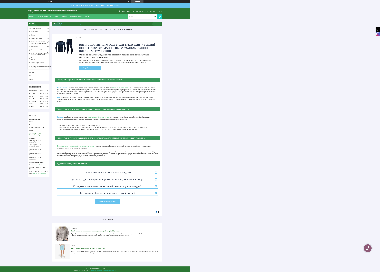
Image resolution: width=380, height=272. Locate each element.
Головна (31, 16)
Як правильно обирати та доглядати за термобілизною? (107, 193)
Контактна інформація (107, 202)
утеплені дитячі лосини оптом (98, 117)
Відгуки (31, 76)
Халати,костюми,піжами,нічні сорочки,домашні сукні (40, 54)
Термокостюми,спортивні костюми (38, 58)
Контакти (64, 16)
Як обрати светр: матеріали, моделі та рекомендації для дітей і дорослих (95, 231)
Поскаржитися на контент (95, 270)
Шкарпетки (34, 31)
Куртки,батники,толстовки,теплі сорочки (40, 66)
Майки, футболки (36, 38)
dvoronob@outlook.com (40, 165)
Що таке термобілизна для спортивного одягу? (107, 172)
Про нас (56, 16)
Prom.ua (103, 268)
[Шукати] (155, 16)
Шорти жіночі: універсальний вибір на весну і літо (88, 248)
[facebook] (156, 212)
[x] (158, 212)
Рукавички (34, 46)
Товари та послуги (42, 16)
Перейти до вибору (90, 68)
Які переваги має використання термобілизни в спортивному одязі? (107, 186)
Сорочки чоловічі (36, 50)
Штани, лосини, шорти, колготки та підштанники (39, 42)
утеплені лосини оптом (120, 88)
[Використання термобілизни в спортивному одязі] (64, 46)
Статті (58, 24)
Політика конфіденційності (109, 270)
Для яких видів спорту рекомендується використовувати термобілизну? (107, 179)
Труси (33, 35)
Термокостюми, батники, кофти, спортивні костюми (75, 146)
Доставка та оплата (76, 16)
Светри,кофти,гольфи (37, 62)
